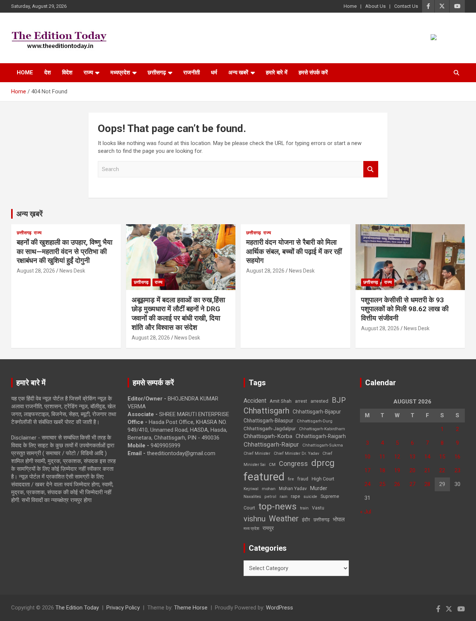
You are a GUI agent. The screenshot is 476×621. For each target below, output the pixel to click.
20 (412, 470)
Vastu (318, 508)
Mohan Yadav (293, 488)
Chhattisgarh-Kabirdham (322, 429)
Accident (255, 400)
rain (283, 496)
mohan (269, 488)
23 (457, 470)
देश (47, 72)
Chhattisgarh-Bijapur (317, 412)
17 (367, 470)
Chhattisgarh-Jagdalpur (270, 428)
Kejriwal (251, 488)
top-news (277, 506)
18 (382, 470)
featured (264, 476)
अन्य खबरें (238, 72)
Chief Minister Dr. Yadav (296, 453)
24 (367, 484)
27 (412, 484)
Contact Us (406, 6)
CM (272, 464)
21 (427, 470)
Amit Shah (281, 401)
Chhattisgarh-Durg (314, 421)
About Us (375, 6)
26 (397, 484)
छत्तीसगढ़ (321, 519)
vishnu (255, 518)
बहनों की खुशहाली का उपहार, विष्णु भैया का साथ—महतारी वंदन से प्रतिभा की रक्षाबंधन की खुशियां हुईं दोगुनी (64, 251)
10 (367, 456)
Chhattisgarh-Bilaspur (268, 421)
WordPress (279, 607)
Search (370, 169)
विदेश (67, 72)
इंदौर (306, 519)
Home (350, 6)
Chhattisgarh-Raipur (271, 444)
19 (397, 470)
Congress (293, 463)
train (304, 508)
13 (412, 456)
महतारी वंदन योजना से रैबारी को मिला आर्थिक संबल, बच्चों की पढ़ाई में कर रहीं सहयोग (294, 251)
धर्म (214, 72)
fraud (302, 479)
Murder (318, 488)
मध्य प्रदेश (251, 528)
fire (291, 479)
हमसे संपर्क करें (313, 72)
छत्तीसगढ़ (157, 72)
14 (427, 456)
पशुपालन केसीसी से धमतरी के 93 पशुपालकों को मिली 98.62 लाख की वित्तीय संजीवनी (404, 309)
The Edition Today (77, 607)
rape (295, 496)
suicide (310, 496)
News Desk (72, 271)
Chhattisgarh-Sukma (322, 445)
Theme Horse (191, 607)
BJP (339, 400)
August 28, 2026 (36, 271)
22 (442, 470)
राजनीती (191, 72)
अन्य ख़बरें (29, 213)
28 (427, 484)
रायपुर (268, 528)
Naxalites (252, 496)
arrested (319, 401)
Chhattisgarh (266, 410)
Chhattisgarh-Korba (268, 436)
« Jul (365, 511)
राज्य (88, 72)
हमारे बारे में (276, 72)
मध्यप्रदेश (120, 72)
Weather (284, 518)
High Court (323, 479)
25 (382, 484)
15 (442, 456)
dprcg (323, 463)
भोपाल (339, 519)
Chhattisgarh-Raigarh (321, 436)
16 (457, 456)
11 (382, 456)
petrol (270, 496)
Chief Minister (257, 453)
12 (397, 456)
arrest (301, 401)
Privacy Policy (123, 607)
